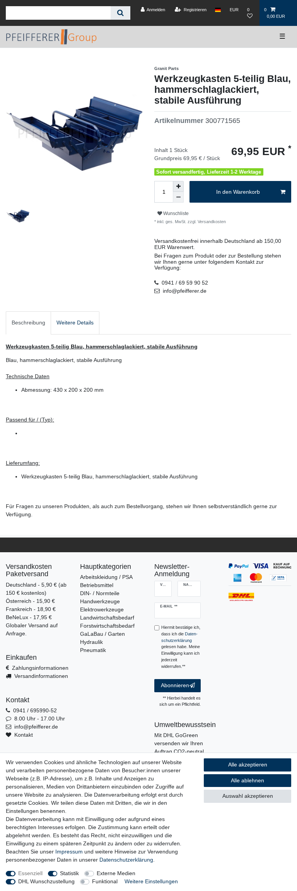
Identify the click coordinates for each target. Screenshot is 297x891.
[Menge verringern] (178, 197)
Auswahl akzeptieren (247, 796)
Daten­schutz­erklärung (126, 860)
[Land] (218, 9)
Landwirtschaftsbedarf (107, 617)
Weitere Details (75, 322)
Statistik (69, 873)
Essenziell (30, 873)
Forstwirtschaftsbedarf (107, 626)
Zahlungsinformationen (40, 668)
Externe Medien (116, 873)
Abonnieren (175, 685)
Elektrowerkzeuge (102, 609)
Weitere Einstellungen (151, 881)
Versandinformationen (41, 676)
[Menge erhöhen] (178, 186)
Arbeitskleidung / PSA (106, 577)
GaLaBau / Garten (102, 634)
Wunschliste (175, 213)
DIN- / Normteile (99, 593)
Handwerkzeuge (100, 601)
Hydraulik (91, 642)
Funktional (105, 881)
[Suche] (120, 13)
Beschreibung (28, 322)
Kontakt (23, 735)
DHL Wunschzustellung (46, 881)
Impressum (69, 851)
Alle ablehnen (247, 780)
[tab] (28, 322)
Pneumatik (93, 650)
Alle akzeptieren (247, 764)
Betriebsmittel (96, 585)
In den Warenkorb (238, 192)
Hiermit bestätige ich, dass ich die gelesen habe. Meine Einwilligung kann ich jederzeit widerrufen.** (180, 647)
